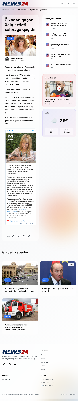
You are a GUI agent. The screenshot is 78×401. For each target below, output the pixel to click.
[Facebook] (4, 364)
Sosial (43, 369)
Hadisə (43, 365)
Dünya (14, 10)
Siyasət (43, 358)
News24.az (9, 75)
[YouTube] (15, 364)
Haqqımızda (6, 379)
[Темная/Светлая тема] (62, 4)
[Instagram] (10, 364)
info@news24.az (48, 385)
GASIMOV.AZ (72, 394)
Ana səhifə (5, 10)
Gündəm (43, 355)
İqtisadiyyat (44, 362)
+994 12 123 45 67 (48, 382)
